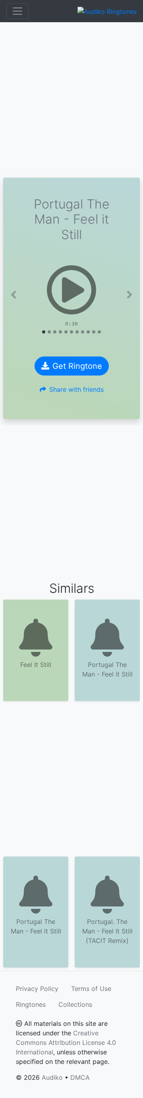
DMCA (80, 1077)
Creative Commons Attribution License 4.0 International (66, 1042)
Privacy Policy (37, 989)
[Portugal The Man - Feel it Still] (71, 289)
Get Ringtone (77, 366)
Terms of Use (91, 989)
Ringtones (31, 1004)
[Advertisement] (71, 100)
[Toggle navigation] (17, 11)
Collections (75, 1004)
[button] (13, 294)
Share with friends (76, 389)
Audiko (52, 1077)
